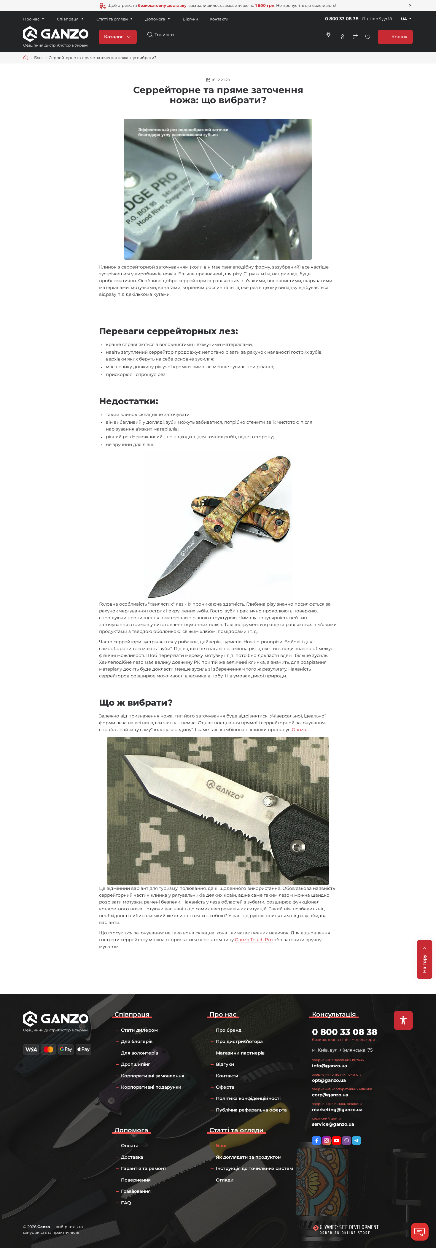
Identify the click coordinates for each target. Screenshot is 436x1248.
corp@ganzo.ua (330, 1095)
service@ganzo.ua (333, 1124)
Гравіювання (136, 1191)
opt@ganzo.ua (329, 1080)
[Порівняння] (355, 36)
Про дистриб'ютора (239, 1041)
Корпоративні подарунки (151, 1087)
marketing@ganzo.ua (337, 1109)
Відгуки (190, 19)
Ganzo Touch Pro (254, 939)
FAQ (126, 1203)
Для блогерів (136, 1041)
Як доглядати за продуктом (248, 1157)
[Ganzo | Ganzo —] (55, 36)
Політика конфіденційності (248, 1098)
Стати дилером (139, 1030)
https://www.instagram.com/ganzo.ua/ (326, 1140)
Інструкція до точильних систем (254, 1168)
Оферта (225, 1087)
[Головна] (25, 58)
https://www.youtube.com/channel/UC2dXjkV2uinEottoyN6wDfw (336, 1140)
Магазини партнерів (240, 1053)
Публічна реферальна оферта (251, 1110)
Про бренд (228, 1030)
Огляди (225, 1180)
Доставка (132, 1157)
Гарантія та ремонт (143, 1168)
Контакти (219, 19)
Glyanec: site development (349, 1227)
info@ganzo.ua (329, 1065)
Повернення (136, 1180)
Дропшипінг (135, 1064)
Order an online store (345, 1233)
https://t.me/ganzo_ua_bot (356, 1140)
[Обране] (367, 36)
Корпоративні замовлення (152, 1076)
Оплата (130, 1145)
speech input (328, 34)
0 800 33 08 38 (342, 18)
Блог (221, 1145)
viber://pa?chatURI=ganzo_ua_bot (346, 1140)
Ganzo (299, 729)
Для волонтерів (139, 1053)
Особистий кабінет (342, 36)
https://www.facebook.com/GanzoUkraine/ (316, 1140)
